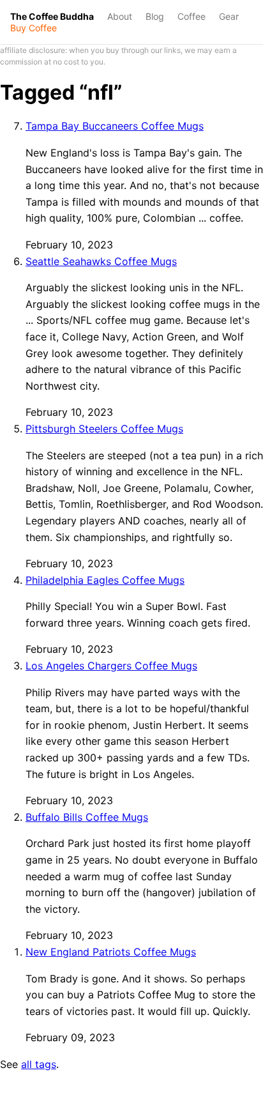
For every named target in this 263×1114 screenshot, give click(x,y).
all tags (38, 1064)
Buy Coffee (33, 28)
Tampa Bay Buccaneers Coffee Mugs (115, 125)
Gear (229, 16)
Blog (155, 16)
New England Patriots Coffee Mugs (111, 951)
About (119, 16)
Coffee (191, 16)
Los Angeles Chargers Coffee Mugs (111, 665)
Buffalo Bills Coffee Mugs (87, 817)
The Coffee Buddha (52, 16)
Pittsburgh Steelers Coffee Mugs (104, 428)
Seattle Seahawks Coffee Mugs (101, 261)
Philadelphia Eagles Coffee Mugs (105, 580)
